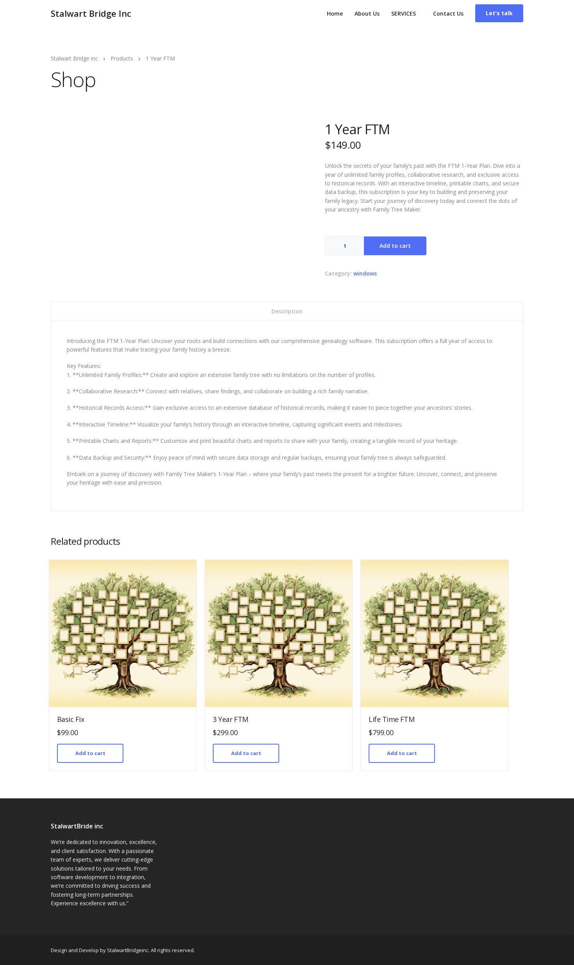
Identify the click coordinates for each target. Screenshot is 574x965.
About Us (367, 13)
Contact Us (448, 13)
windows (365, 273)
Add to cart (395, 245)
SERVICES (403, 13)
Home (335, 13)
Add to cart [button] (90, 753)
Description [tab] (287, 311)
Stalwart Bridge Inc (91, 13)
